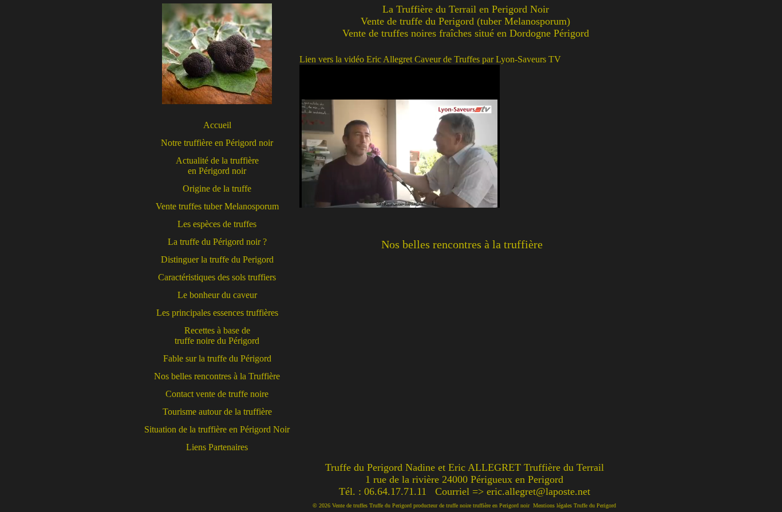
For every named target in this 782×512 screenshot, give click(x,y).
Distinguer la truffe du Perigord (217, 259)
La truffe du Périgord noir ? (217, 242)
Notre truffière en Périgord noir (217, 143)
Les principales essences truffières (217, 312)
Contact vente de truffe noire (216, 394)
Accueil (217, 125)
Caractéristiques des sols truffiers (217, 277)
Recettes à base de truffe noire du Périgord (217, 336)
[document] (465, 136)
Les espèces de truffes (216, 224)
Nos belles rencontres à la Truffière (217, 376)
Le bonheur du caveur (217, 295)
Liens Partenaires (217, 447)
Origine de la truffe (217, 188)
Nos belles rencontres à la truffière (462, 244)
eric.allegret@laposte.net (538, 491)
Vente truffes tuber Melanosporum (217, 206)
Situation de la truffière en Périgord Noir (217, 429)
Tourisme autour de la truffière (217, 411)
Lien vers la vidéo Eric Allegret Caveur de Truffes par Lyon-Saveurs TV (430, 59)
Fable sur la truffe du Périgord (217, 358)
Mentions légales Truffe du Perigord (574, 505)
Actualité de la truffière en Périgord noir (217, 166)
